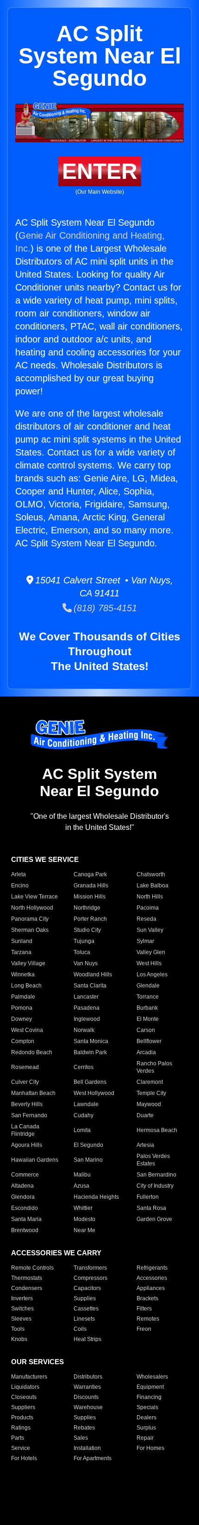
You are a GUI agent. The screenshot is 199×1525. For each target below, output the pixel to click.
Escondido (24, 1208)
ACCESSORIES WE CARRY (56, 1253)
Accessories (152, 1278)
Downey (21, 1019)
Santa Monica (91, 1041)
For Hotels (24, 1458)
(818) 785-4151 (104, 608)
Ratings (21, 1427)
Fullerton (148, 1197)
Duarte (145, 1115)
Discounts (86, 1397)
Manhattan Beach (33, 1093)
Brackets (147, 1298)
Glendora (23, 1197)
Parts (17, 1438)
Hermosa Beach (157, 1130)
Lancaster (86, 996)
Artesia (145, 1145)
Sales (81, 1438)
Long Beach (26, 985)
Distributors (88, 1376)
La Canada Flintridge (25, 1130)
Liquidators (25, 1387)
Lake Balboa (152, 885)
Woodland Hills (93, 974)
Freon (144, 1329)
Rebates (84, 1427)
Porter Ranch (90, 919)
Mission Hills (90, 896)
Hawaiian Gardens (34, 1160)
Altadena (22, 1186)
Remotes (148, 1319)
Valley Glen (151, 952)
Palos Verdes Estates (153, 1160)
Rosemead (25, 1067)
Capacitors (87, 1288)
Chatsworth (151, 874)
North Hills (150, 896)
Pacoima (148, 908)
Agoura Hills (26, 1145)
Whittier (83, 1208)
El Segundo (88, 1145)
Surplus (146, 1427)
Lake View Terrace (34, 896)
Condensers (26, 1288)
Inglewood (87, 1019)
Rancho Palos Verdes (154, 1067)
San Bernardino (156, 1174)
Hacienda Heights (96, 1197)
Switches (22, 1308)
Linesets (84, 1319)
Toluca (82, 952)
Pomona (21, 1008)
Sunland (21, 941)
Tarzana (21, 952)
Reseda (146, 919)
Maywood (149, 1104)
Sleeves (21, 1319)
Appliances (151, 1288)
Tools (18, 1329)
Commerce (25, 1174)
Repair (145, 1438)
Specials (147, 1407)
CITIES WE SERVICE (45, 859)
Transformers (90, 1268)
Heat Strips (87, 1339)
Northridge (87, 908)
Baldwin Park (90, 1052)
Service (20, 1448)
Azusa (81, 1186)
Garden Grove (154, 1219)
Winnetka (23, 974)
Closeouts (24, 1397)
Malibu (82, 1174)
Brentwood (24, 1230)
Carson (146, 1030)
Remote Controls (32, 1268)
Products (22, 1417)
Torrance (148, 996)
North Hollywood (32, 908)
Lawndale (86, 1104)
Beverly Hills (27, 1104)
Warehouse (88, 1407)
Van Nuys (86, 963)
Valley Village (28, 963)
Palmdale (23, 996)
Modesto (84, 1219)
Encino (20, 885)
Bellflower (149, 1041)
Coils (80, 1329)
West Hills (149, 963)
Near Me (84, 1230)
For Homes (150, 1448)
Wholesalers (152, 1376)
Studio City (87, 930)
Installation (87, 1448)
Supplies (85, 1298)
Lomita (82, 1130)
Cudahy (83, 1115)
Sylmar (145, 941)
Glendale (148, 985)
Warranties (87, 1387)
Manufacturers (29, 1376)
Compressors (90, 1278)
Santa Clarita (90, 985)
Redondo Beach (31, 1052)
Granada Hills (91, 885)
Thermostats (26, 1278)
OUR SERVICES (37, 1362)
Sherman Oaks (30, 930)
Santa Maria (26, 1219)
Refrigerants (152, 1268)
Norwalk (84, 1030)
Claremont (150, 1082)
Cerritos (83, 1067)
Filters (144, 1308)
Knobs (19, 1339)
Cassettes (86, 1308)
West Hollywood (94, 1093)
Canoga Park (90, 874)
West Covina (27, 1030)
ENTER (99, 171)
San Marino (88, 1160)
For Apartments (93, 1458)
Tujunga (84, 941)
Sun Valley (150, 930)
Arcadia (146, 1052)
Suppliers (23, 1407)
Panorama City (30, 919)
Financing (149, 1397)
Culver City (25, 1082)
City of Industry (155, 1186)
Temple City (151, 1093)
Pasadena (87, 1008)
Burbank (147, 1008)
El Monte (148, 1019)
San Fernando (29, 1115)
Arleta (18, 874)
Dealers (146, 1417)
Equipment (150, 1387)
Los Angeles (152, 974)
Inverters (22, 1298)
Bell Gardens (90, 1082)
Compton (22, 1041)
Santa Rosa (151, 1208)
